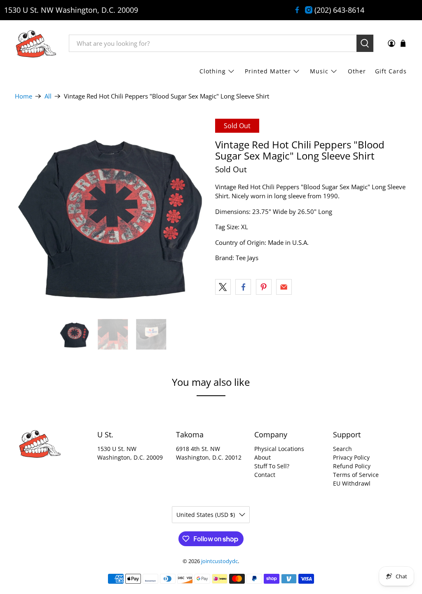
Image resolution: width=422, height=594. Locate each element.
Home (23, 96)
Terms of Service (356, 475)
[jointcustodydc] (35, 43)
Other (357, 71)
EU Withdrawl (351, 483)
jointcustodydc (219, 561)
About (262, 457)
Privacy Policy (351, 457)
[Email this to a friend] (284, 287)
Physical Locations (279, 449)
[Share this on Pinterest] (264, 287)
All (48, 96)
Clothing (212, 71)
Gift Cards (391, 71)
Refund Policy (351, 466)
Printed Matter (268, 71)
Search (342, 449)
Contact (264, 475)
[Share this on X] (223, 287)
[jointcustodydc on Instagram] (308, 10)
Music (319, 71)
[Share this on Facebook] (243, 287)
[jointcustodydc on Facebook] (297, 10)
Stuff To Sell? (271, 466)
